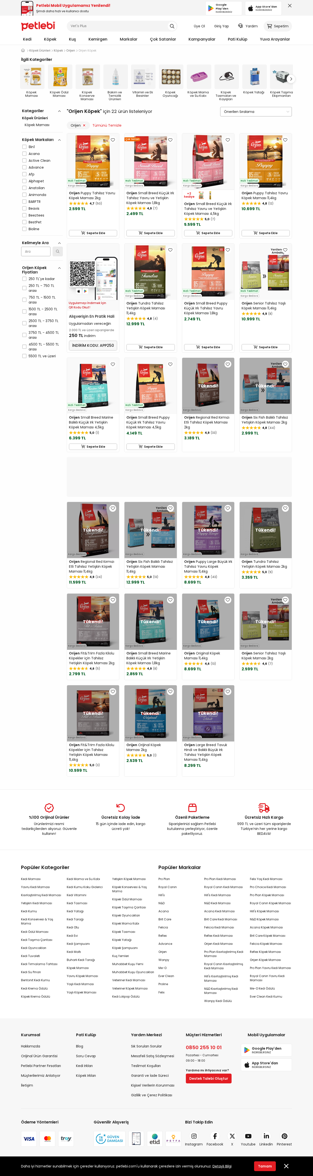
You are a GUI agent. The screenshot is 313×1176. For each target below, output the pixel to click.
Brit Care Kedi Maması (220, 919)
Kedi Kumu (29, 911)
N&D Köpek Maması (264, 919)
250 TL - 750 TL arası (41, 288)
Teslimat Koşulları (146, 1065)
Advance (36, 167)
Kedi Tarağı (75, 919)
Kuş (72, 39)
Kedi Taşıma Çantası (36, 940)
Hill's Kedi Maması (217, 895)
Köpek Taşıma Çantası (129, 907)
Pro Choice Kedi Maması (268, 887)
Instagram (194, 1144)
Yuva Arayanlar (275, 39)
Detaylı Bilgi (222, 1166)
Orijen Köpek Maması (265, 960)
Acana (34, 153)
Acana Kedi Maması (219, 911)
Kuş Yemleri (120, 956)
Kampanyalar (202, 39)
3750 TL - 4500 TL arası (44, 335)
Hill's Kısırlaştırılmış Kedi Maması (221, 978)
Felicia (163, 927)
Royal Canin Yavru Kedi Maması (267, 978)
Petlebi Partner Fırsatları (41, 1065)
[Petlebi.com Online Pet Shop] (38, 25)
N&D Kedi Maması (217, 903)
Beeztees (36, 215)
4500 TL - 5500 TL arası (44, 347)
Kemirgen (98, 39)
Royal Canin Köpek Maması (270, 903)
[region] (42, 255)
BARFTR (35, 201)
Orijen (76, 125)
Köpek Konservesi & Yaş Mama (129, 889)
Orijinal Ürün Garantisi (39, 1056)
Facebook (215, 1144)
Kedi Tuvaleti (30, 956)
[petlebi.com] (23, 50)
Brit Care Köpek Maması (267, 936)
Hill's (161, 895)
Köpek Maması (37, 124)
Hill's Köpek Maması (264, 911)
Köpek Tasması (123, 932)
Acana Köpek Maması (266, 927)
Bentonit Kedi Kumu (35, 980)
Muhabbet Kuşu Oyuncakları (133, 972)
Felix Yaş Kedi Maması (266, 879)
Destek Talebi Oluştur (208, 1078)
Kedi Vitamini (76, 895)
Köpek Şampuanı (125, 948)
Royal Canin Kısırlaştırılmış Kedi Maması (223, 966)
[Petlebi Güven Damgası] (109, 1139)
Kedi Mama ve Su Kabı (83, 879)
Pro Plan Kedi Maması (220, 879)
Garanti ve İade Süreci (150, 1075)
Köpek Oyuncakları (126, 915)
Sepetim (281, 26)
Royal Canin (167, 887)
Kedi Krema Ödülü (34, 988)
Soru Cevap (86, 1056)
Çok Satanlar (163, 39)
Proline (163, 984)
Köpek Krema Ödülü (35, 996)
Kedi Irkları (84, 1065)
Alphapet (36, 181)
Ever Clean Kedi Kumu (266, 996)
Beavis (34, 208)
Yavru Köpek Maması (82, 976)
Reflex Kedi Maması (218, 936)
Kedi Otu (73, 927)
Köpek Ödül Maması (127, 899)
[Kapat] (289, 6)
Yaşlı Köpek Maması (81, 992)
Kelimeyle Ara (35, 242)
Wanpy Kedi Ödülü (218, 1001)
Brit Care (164, 919)
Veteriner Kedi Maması (128, 980)
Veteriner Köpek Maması (130, 988)
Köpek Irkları (86, 1075)
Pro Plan (164, 879)
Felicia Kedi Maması (219, 927)
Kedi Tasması (77, 903)
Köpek (50, 39)
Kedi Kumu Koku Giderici (85, 887)
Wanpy (163, 960)
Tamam (265, 1166)
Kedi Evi (72, 936)
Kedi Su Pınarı (31, 972)
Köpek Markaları (38, 139)
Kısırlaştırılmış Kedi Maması (41, 895)
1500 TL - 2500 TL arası (43, 311)
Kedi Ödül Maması (34, 932)
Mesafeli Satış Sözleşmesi (152, 1056)
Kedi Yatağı (75, 911)
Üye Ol (199, 26)
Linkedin (266, 1144)
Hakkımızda (30, 1046)
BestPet (35, 222)
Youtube (248, 1144)
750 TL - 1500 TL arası (42, 300)
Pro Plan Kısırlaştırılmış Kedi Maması (223, 954)
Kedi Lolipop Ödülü (126, 996)
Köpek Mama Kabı (125, 923)
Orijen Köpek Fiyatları (34, 270)
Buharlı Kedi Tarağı (81, 960)
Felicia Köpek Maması (266, 944)
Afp (31, 174)
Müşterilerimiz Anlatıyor (40, 1075)
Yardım (252, 26)
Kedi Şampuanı (78, 944)
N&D (161, 903)
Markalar (128, 39)
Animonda (37, 194)
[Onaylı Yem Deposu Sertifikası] (136, 1139)
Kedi (27, 39)
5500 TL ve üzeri (42, 356)
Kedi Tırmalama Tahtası (39, 964)
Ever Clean (166, 976)
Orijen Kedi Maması (218, 944)
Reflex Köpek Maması (265, 952)
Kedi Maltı (74, 952)
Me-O (162, 968)
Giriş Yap (221, 26)
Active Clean (39, 160)
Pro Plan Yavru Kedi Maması (270, 968)
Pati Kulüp (237, 39)
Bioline (34, 229)
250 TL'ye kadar (42, 278)
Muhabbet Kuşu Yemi (127, 964)
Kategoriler (33, 110)
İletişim (27, 1085)
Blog (79, 1046)
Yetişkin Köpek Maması (129, 879)
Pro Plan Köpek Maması (267, 895)
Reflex (162, 936)
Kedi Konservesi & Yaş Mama (37, 921)
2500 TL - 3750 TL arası (43, 323)
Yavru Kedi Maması (35, 887)
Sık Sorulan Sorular (146, 1046)
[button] (291, 79)
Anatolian (37, 187)
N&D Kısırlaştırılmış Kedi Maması (221, 991)
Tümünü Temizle (107, 125)
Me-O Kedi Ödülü (262, 988)
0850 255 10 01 (204, 1047)
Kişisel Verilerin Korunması (152, 1085)
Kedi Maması (31, 879)
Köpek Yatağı (122, 940)
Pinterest (284, 1144)
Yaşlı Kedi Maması (80, 984)
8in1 (32, 146)
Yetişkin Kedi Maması (36, 903)
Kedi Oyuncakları (33, 948)
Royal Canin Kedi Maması (223, 887)
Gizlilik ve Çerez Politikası (151, 1095)
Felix (161, 992)
